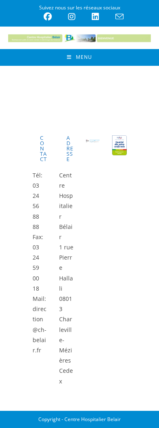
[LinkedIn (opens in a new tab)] (95, 17)
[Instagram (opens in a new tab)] (72, 17)
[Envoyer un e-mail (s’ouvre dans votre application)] (115, 16)
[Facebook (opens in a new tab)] (47, 17)
